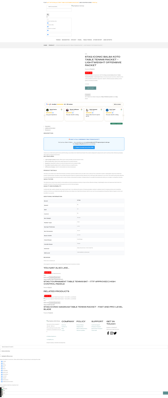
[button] (123, 115)
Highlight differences (7, 356)
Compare (88, 94)
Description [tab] (47, 126)
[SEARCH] (165, 393)
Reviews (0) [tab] (47, 130)
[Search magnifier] (48, 15)
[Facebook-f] (108, 333)
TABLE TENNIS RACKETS (57, 279)
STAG (78, 200)
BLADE (110, 96)
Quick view (57, 277)
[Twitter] (115, 333)
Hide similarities (5, 351)
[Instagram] (111, 333)
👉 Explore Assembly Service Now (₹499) (84, 147)
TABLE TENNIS (104, 96)
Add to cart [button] (46, 277)
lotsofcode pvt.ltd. (69, 342)
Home (45, 45)
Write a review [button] (117, 104)
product (51, 45)
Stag (117, 96)
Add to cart (90, 88)
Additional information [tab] (50, 128)
